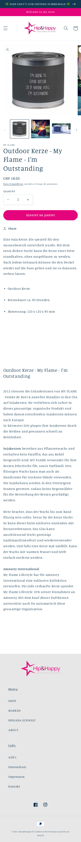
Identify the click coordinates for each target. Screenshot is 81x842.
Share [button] (12, 228)
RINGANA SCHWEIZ (22, 720)
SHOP (12, 701)
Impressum (16, 776)
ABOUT (13, 730)
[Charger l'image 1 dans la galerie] (19, 129)
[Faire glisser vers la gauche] (4, 130)
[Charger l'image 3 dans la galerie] (61, 129)
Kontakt (14, 786)
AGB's (12, 757)
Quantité (9, 191)
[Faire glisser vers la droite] (76, 130)
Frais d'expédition (13, 184)
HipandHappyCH (26, 831)
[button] (5, 28)
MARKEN (14, 710)
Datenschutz (17, 767)
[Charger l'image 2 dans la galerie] (40, 129)
